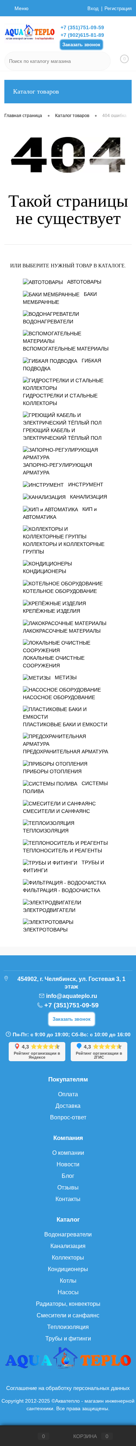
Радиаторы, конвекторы (68, 1304)
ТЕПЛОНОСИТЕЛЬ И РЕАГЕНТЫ (62, 850)
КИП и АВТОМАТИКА (60, 513)
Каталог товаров (36, 91)
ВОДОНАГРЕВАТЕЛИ (48, 321)
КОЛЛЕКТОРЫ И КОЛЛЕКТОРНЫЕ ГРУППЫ (63, 548)
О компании (68, 1153)
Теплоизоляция (68, 1327)
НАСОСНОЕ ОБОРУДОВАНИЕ (59, 697)
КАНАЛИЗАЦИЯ (88, 497)
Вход (93, 8)
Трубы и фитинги (68, 1338)
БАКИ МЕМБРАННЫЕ (60, 298)
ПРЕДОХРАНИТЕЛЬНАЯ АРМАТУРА (65, 751)
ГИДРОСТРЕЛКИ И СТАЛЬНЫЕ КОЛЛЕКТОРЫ (60, 399)
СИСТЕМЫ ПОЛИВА (65, 787)
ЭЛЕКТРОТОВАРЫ (45, 930)
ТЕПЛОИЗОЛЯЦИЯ (46, 831)
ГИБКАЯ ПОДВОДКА (62, 364)
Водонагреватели (68, 1234)
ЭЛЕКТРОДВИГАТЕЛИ (49, 910)
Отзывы (68, 1187)
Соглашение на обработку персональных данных (68, 1388)
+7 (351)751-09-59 (82, 27)
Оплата (68, 1094)
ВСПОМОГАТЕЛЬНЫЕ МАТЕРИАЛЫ (65, 349)
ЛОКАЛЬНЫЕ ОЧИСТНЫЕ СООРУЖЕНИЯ (54, 661)
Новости (68, 1164)
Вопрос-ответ (68, 1117)
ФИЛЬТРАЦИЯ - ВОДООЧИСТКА (61, 890)
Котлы (68, 1281)
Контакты (68, 1199)
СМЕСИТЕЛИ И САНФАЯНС (56, 811)
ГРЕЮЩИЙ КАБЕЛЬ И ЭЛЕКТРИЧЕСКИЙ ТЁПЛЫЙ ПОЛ (62, 434)
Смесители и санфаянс (68, 1315)
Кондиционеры (68, 1269)
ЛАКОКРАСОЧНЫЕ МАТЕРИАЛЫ (61, 631)
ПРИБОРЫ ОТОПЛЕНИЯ (52, 771)
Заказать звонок (81, 44)
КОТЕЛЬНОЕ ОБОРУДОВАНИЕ (60, 591)
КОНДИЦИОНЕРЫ (44, 571)
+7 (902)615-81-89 (82, 35)
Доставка (68, 1106)
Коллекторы (68, 1258)
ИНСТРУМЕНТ (85, 484)
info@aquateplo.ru (71, 996)
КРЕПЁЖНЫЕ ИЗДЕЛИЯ (51, 611)
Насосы (68, 1292)
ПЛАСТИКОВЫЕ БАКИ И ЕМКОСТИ (65, 724)
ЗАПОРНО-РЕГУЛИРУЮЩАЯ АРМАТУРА (57, 468)
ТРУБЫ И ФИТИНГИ (63, 866)
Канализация (68, 1246)
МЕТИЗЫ (66, 677)
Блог (68, 1176)
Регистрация (118, 8)
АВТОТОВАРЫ (84, 282)
